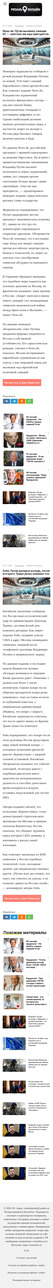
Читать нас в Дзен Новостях (22, 382)
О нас (26, 1250)
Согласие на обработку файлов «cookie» (26, 1265)
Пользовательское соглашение (26, 1280)
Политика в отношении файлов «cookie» (26, 1273)
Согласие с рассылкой (26, 1258)
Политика (19, 26)
